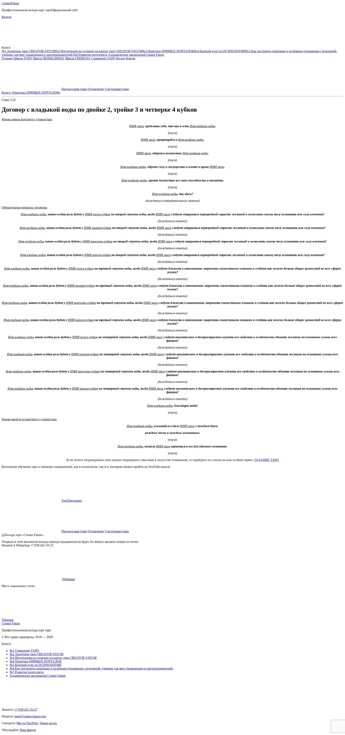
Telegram (7, 620)
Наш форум (28, 730)
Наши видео (48, 723)
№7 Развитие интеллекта (27, 672)
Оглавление (96, 89)
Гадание (7, 58)
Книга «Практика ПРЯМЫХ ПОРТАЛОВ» (31, 92)
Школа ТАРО (23, 58)
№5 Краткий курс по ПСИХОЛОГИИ (35, 665)
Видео (120, 58)
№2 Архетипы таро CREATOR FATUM (36, 654)
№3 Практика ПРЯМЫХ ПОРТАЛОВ (168, 51)
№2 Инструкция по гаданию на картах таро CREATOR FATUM (98, 51)
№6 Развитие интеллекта (90, 54)
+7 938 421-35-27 (25, 709)
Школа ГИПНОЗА (77, 58)
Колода (6, 17)
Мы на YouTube (27, 723)
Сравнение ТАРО (103, 58)
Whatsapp (68, 579)
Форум (130, 58)
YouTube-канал (71, 500)
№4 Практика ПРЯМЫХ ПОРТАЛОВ (35, 661)
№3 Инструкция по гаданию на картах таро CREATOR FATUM (53, 657)
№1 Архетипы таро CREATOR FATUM (28, 51)
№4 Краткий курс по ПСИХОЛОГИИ (220, 51)
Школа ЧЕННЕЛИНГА (48, 58)
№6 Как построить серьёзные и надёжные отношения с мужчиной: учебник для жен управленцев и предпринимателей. (91, 668)
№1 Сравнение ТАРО (24, 650)
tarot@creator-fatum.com (30, 716)
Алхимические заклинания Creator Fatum (136, 54)
